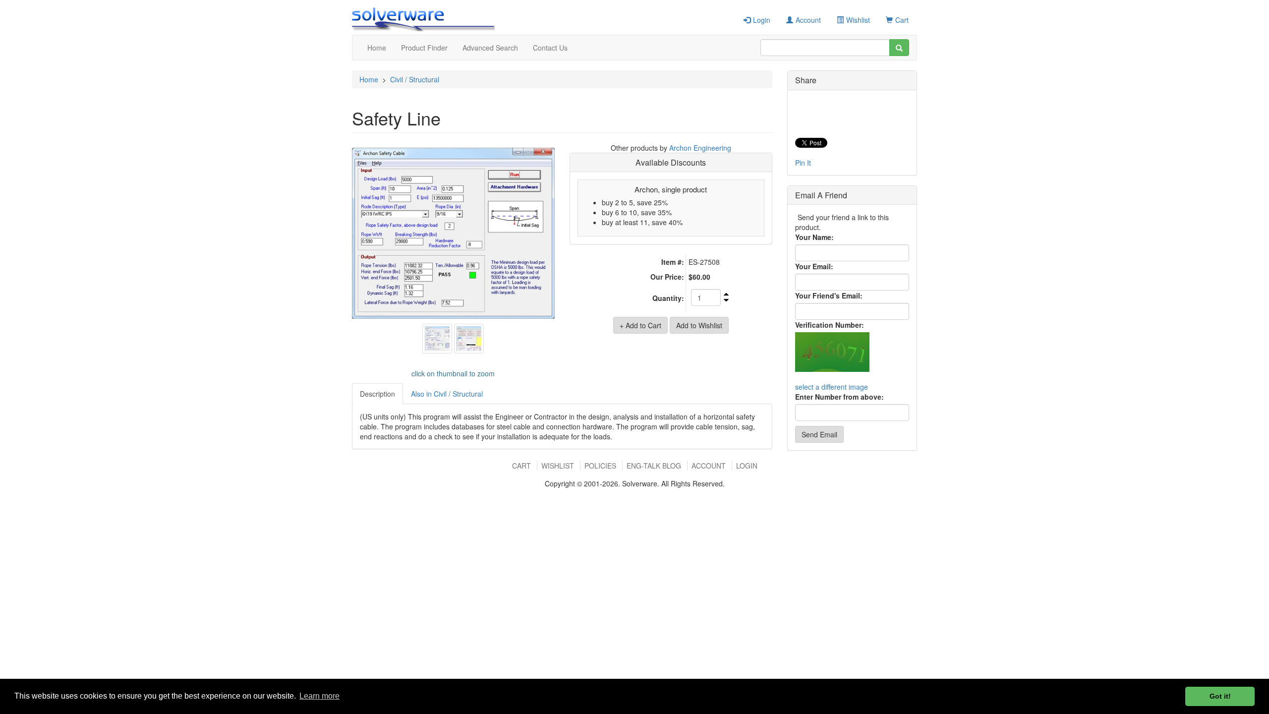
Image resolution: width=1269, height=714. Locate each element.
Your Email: (814, 266)
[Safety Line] (453, 233)
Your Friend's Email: (829, 295)
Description (377, 394)
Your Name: (814, 237)
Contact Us (550, 48)
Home (376, 48)
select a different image (831, 387)
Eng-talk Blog (654, 466)
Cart (902, 20)
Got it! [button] (1220, 696)
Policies (600, 466)
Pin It (803, 163)
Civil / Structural (414, 79)
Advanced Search (490, 48)
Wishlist (858, 20)
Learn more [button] (319, 696)
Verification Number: (829, 325)
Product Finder (424, 48)
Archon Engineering (700, 148)
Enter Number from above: (839, 397)
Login (761, 20)
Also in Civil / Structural (447, 394)
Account (808, 20)
